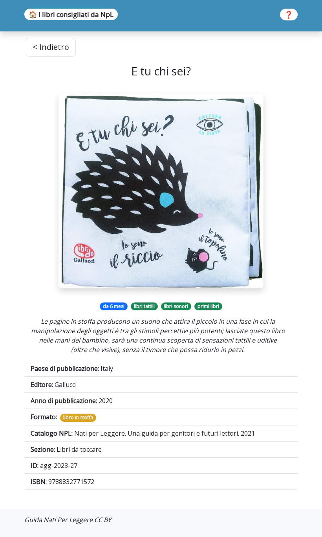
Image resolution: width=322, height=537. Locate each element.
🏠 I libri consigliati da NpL (71, 14)
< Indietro (51, 47)
